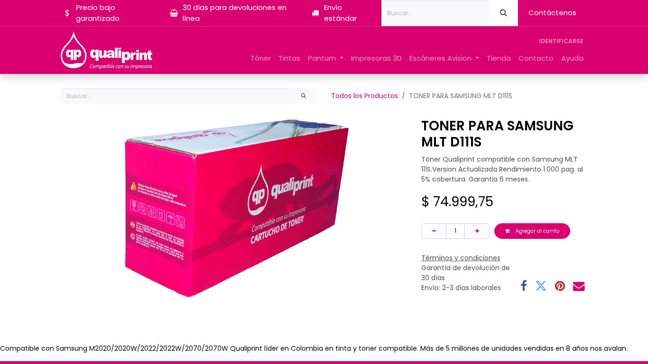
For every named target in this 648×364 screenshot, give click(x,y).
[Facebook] (523, 286)
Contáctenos (552, 13)
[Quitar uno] (433, 231)
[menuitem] (261, 58)
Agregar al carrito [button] (536, 231)
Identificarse (561, 41)
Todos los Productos (364, 95)
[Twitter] (541, 286)
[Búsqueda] (504, 13)
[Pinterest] (560, 286)
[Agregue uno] (477, 231)
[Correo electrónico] (579, 286)
